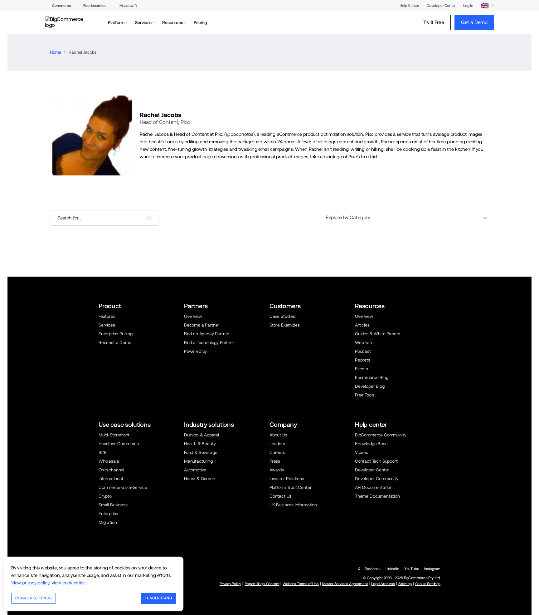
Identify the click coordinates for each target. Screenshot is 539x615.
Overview (193, 316)
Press (275, 461)
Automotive (195, 469)
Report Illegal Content (262, 584)
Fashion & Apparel (201, 434)
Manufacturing (198, 461)
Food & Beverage (200, 452)
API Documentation (373, 487)
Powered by (195, 351)
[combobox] (104, 217)
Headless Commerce (119, 443)
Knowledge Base (371, 443)
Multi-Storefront (114, 434)
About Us (278, 434)
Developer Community (376, 478)
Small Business (113, 504)
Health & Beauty (200, 443)
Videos (361, 452)
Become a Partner (201, 324)
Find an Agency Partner (206, 333)
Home (55, 52)
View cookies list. (68, 582)
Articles (362, 324)
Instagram (432, 569)
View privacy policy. (30, 582)
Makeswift (128, 5)
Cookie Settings (427, 584)
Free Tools (364, 394)
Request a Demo (115, 342)
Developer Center (441, 5)
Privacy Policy (230, 584)
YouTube (411, 569)
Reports (362, 359)
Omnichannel (111, 469)
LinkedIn (392, 569)
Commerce (61, 5)
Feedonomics (94, 5)
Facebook (373, 569)
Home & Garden (199, 478)
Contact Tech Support (376, 461)
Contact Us (280, 496)
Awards (277, 469)
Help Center (409, 5)
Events (361, 368)
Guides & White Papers (377, 333)
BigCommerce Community (380, 434)
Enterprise (108, 513)
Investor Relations (287, 478)
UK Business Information (293, 504)
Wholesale (109, 461)
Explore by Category (348, 217)
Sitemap (405, 584)
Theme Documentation (377, 496)
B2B (103, 452)
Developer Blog (370, 386)
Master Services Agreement (345, 584)
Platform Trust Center (290, 487)
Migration (108, 522)
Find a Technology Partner (209, 342)
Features (107, 316)
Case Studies (282, 316)
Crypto (105, 496)
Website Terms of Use (301, 584)
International (111, 478)
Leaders (277, 443)
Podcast (363, 351)
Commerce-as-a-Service (123, 487)
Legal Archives (383, 584)
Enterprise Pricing (116, 333)
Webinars (364, 342)
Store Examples (285, 324)
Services (107, 324)
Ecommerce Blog (371, 377)
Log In (468, 5)
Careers (277, 452)
